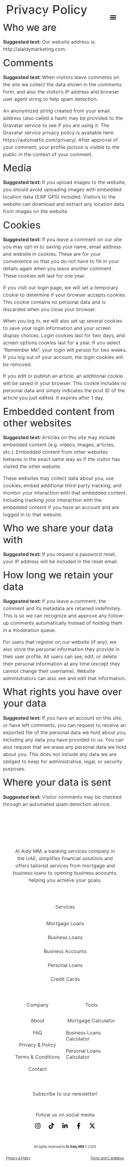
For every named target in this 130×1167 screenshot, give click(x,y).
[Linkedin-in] (65, 1126)
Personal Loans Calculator (83, 1054)
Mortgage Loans (65, 923)
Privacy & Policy (37, 1045)
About (37, 1020)
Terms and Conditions (107, 1158)
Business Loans (65, 937)
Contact (37, 1069)
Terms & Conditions (37, 1057)
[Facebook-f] (79, 1126)
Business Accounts (65, 951)
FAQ (37, 1033)
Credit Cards (65, 979)
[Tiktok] (51, 1126)
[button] (113, 17)
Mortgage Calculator (91, 1020)
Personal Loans (65, 965)
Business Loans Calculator (83, 1036)
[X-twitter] (92, 1126)
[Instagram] (38, 1126)
